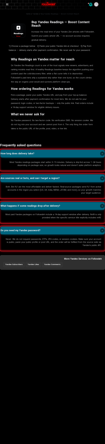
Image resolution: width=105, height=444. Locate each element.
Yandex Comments (52, 264)
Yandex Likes (33, 264)
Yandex (36, 14)
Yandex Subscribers (14, 264)
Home (28, 14)
